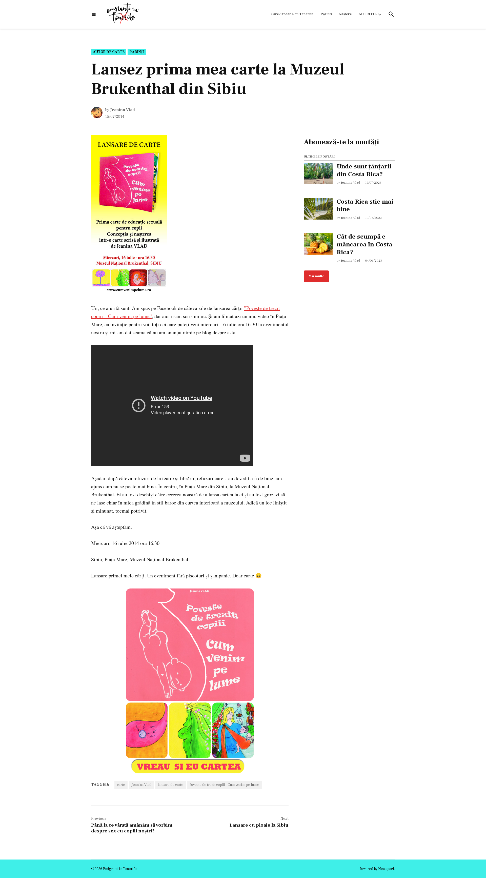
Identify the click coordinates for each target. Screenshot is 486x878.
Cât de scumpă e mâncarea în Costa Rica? (364, 244)
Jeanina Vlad (122, 109)
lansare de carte (170, 785)
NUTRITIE (368, 14)
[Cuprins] (93, 14)
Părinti (326, 14)
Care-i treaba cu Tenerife (292, 14)
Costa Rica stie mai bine (365, 206)
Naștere (345, 14)
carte (121, 785)
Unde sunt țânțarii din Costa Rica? (364, 170)
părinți (137, 52)
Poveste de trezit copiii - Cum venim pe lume (224, 785)
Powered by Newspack (377, 869)
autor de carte (109, 52)
